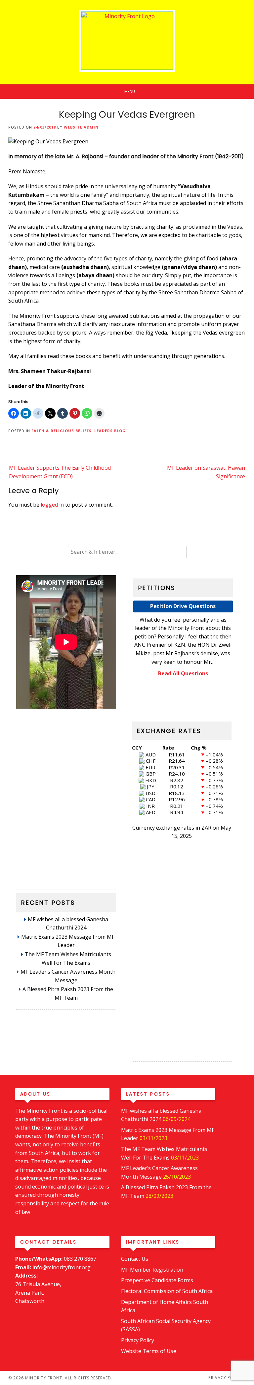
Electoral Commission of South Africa (167, 1291)
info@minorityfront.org (61, 1267)
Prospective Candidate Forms (157, 1280)
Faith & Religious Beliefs (61, 430)
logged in (52, 504)
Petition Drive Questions (183, 606)
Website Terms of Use (148, 1351)
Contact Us (134, 1258)
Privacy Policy (137, 1340)
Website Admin (81, 127)
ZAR (206, 827)
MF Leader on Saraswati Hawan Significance (206, 472)
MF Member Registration (152, 1269)
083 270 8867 (80, 1258)
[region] (66, 800)
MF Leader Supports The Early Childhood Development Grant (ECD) (60, 472)
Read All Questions (183, 673)
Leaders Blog (110, 430)
